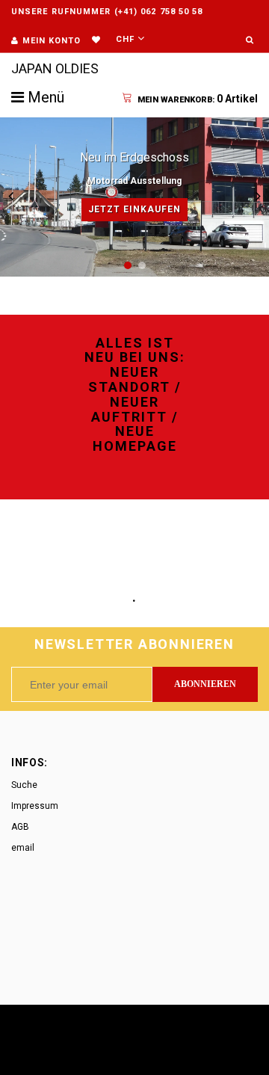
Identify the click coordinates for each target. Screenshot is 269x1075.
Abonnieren (205, 684)
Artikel (197, 99)
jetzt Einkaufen (134, 209)
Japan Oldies (55, 68)
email (22, 848)
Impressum (34, 806)
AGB (20, 827)
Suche (24, 785)
